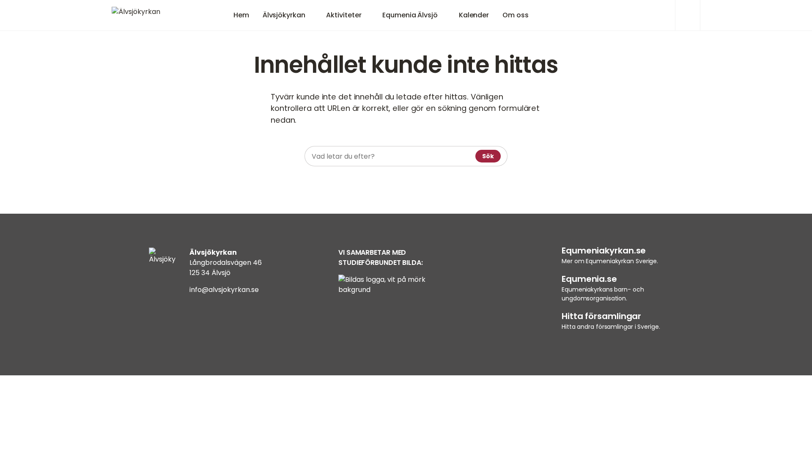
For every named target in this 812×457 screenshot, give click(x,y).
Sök (488, 156)
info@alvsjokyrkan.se (224, 290)
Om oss (515, 15)
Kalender (474, 15)
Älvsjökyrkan (284, 15)
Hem (241, 15)
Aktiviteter (343, 15)
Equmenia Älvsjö (410, 15)
